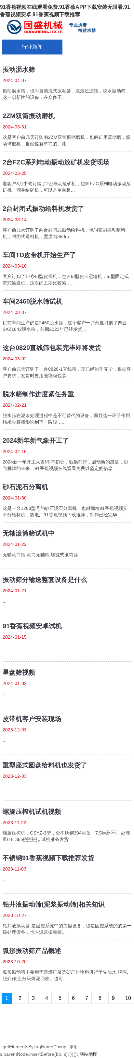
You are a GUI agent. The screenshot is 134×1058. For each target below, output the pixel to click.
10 (128, 998)
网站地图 (88, 1054)
